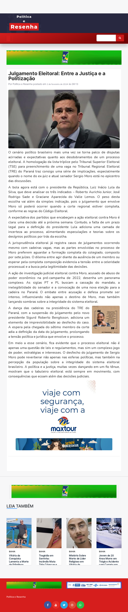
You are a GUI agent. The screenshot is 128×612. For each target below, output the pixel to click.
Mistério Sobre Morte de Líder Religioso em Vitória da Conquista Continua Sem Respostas (77, 564)
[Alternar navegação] (8, 38)
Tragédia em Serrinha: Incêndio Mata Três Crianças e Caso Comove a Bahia (48, 563)
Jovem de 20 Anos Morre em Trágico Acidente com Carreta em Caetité (109, 561)
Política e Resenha (22, 84)
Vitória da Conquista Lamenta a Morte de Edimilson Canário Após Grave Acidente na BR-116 (19, 564)
